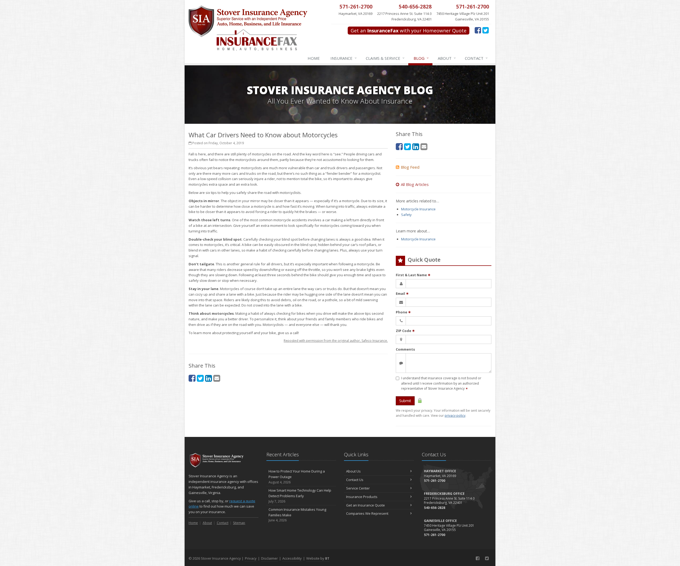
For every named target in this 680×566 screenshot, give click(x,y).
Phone (403, 312)
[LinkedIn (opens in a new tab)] (208, 378)
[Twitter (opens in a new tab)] (485, 30)
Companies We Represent (367, 513)
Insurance (343, 58)
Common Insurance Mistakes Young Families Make (297, 515)
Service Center (358, 488)
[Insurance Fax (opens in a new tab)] (267, 43)
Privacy (251, 558)
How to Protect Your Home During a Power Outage (297, 476)
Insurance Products (361, 496)
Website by (317, 558)
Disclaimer (269, 558)
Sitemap (239, 523)
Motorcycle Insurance (418, 209)
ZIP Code (405, 330)
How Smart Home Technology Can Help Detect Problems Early (300, 496)
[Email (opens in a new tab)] (216, 378)
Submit (405, 400)
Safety (406, 214)
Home (314, 58)
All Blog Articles (415, 184)
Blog (421, 58)
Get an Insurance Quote (365, 505)
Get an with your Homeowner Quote (408, 30)
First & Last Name (413, 275)
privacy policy (455, 415)
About (447, 58)
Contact (476, 58)
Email (402, 293)
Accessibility (292, 558)
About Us (353, 471)
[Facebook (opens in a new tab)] (478, 30)
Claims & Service (385, 58)
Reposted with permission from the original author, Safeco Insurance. (336, 340)
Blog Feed (410, 167)
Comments (405, 349)
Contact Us (354, 479)
